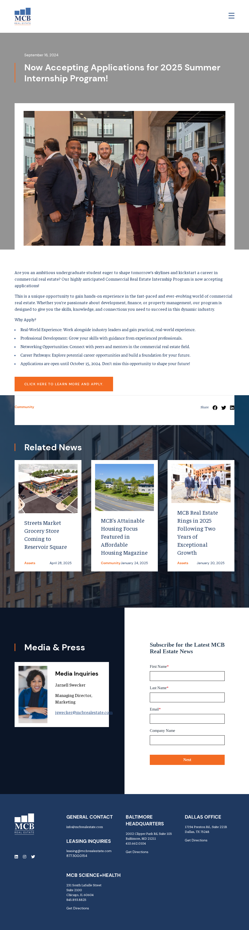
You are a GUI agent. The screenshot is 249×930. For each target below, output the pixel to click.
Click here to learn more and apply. (63, 384)
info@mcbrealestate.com (84, 826)
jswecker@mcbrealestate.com (84, 712)
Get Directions (137, 852)
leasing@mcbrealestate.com (89, 851)
